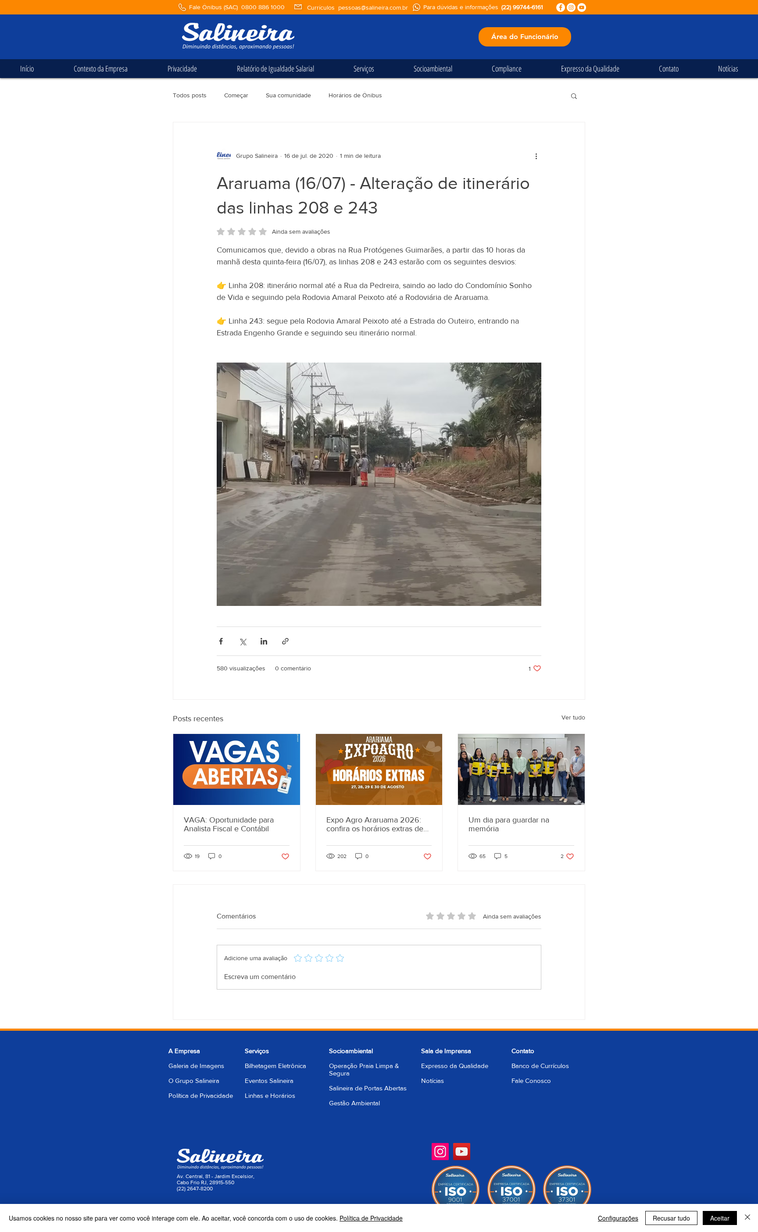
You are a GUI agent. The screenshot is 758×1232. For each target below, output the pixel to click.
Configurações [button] (618, 1218)
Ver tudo (573, 717)
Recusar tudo (671, 1218)
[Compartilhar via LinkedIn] (264, 641)
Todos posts (190, 95)
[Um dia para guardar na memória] (521, 769)
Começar (236, 95)
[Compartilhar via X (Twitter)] (242, 641)
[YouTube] (461, 1151)
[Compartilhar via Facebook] (221, 641)
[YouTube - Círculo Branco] (581, 7)
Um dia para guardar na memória (508, 824)
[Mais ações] (536, 155)
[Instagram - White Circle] (571, 7)
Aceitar (719, 1218)
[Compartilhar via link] (285, 641)
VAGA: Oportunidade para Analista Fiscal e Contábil (229, 824)
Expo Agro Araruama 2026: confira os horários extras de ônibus (374, 824)
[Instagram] (440, 1151)
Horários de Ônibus (355, 95)
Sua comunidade (288, 95)
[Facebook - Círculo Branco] (560, 7)
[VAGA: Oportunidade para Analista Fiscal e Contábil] (236, 769)
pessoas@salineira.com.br (373, 7)
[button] (574, 95)
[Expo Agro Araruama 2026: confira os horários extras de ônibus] (379, 769)
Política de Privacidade (200, 1095)
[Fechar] (747, 1218)
